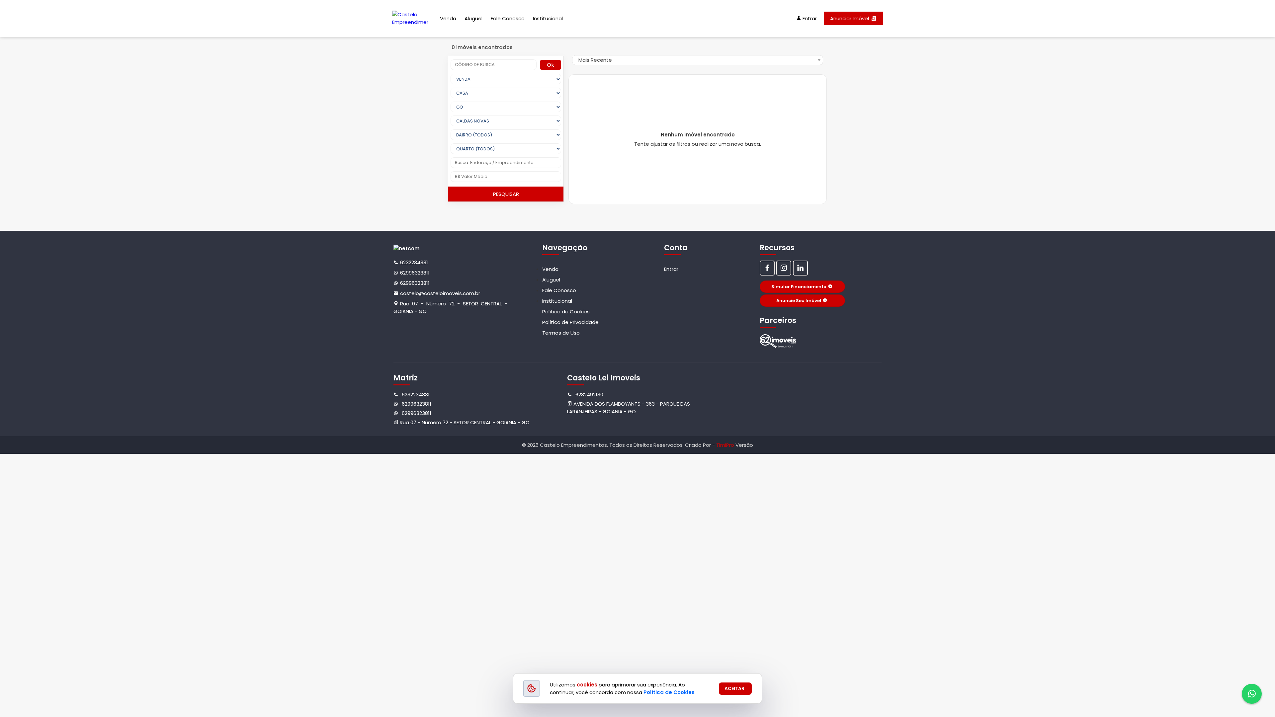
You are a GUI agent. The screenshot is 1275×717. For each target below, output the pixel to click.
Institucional (548, 18)
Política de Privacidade (570, 322)
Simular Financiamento (798, 286)
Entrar (671, 269)
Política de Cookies (566, 311)
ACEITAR (734, 688)
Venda (448, 18)
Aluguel (473, 18)
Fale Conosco (508, 18)
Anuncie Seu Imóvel (798, 300)
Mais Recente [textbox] (595, 59)
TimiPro (725, 444)
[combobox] (697, 60)
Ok (550, 65)
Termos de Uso (561, 332)
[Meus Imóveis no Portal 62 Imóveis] (778, 341)
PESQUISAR (506, 194)
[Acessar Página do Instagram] (783, 268)
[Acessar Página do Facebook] (767, 268)
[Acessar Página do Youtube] (800, 268)
